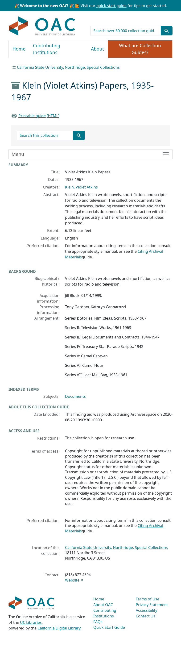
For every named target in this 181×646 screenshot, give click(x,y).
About (97, 49)
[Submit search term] (167, 30)
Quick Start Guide (109, 627)
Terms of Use (147, 599)
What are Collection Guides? (140, 49)
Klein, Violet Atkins (81, 187)
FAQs (98, 621)
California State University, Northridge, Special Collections (68, 67)
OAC (42, 26)
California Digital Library (58, 628)
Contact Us (145, 616)
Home (18, 49)
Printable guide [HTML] (38, 115)
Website (72, 580)
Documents (75, 396)
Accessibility (146, 610)
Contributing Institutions (46, 49)
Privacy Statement (152, 604)
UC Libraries (31, 622)
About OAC (103, 604)
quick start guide (111, 5)
